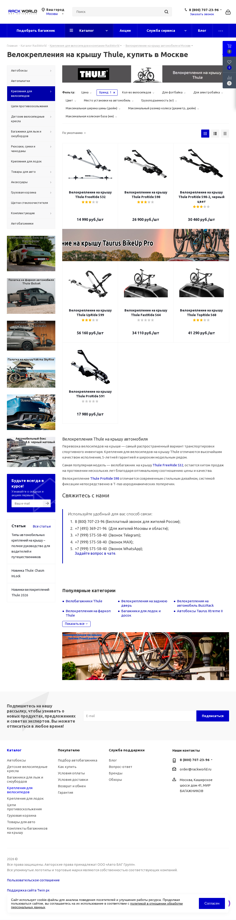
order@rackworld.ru (195, 769)
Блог (113, 760)
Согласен (211, 903)
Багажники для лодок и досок (141, 613)
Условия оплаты (71, 773)
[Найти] (166, 11)
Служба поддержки (127, 750)
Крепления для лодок (25, 798)
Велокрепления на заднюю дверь (144, 603)
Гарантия (65, 792)
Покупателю (69, 750)
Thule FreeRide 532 (168, 465)
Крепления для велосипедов (19, 790)
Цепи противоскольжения (24, 807)
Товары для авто (21, 822)
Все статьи (42, 526)
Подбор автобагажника (77, 760)
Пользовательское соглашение (33, 880)
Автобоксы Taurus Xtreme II (200, 611)
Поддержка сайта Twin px (28, 890)
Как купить (67, 767)
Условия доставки (73, 780)
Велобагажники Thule (84, 601)
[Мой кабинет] (228, 11)
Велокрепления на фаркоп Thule (88, 613)
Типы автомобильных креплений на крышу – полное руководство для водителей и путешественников (31, 546)
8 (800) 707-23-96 (204, 10)
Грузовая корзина (21, 815)
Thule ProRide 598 (104, 478)
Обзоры (115, 780)
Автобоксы (16, 760)
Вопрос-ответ (120, 767)
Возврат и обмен (72, 786)
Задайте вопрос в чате (95, 553)
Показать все (75, 624)
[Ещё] (221, 30)
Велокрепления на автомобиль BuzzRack (195, 603)
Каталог (14, 750)
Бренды (115, 773)
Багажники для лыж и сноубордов (25, 779)
